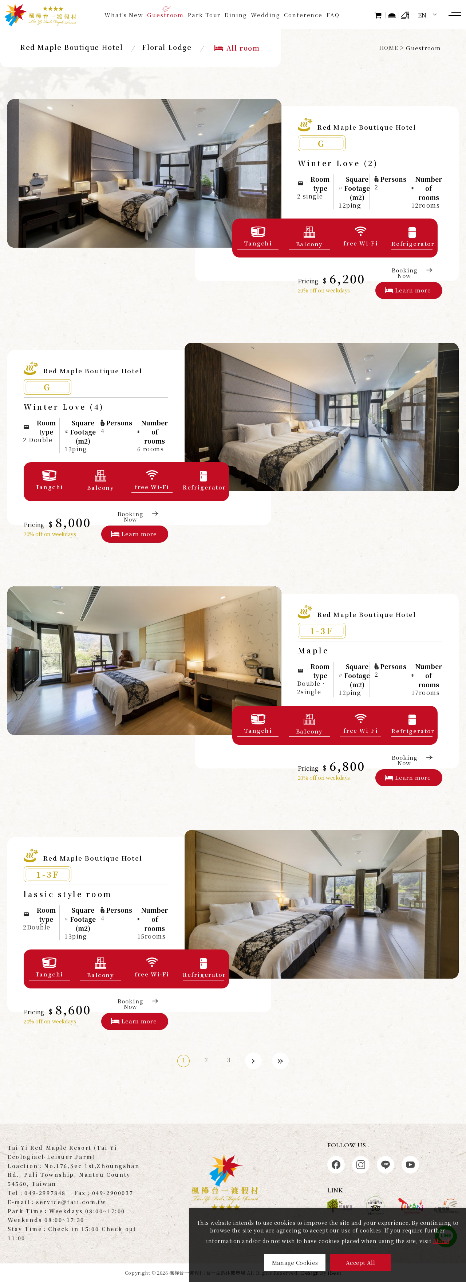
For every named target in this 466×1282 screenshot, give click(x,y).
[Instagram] (361, 1164)
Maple (313, 650)
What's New (123, 15)
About (441, 1240)
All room (243, 47)
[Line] (385, 1164)
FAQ (333, 15)
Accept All (360, 1262)
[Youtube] (410, 1164)
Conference (303, 15)
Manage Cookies (295, 1262)
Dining (235, 15)
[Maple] (144, 660)
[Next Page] (253, 1061)
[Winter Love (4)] (322, 417)
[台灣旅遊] (410, 1205)
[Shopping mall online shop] (379, 15)
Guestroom (165, 15)
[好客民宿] (339, 1205)
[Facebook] (336, 1164)
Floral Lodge (166, 47)
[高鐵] (446, 1205)
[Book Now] (405, 15)
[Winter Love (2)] (144, 173)
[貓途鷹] (375, 1205)
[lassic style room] (322, 904)
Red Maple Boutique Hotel (71, 47)
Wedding (265, 15)
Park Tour (204, 15)
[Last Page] (280, 1061)
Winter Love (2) (338, 163)
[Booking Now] (392, 15)
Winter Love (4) (64, 406)
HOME (388, 47)
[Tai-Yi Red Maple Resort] (40, 15)
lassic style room (68, 894)
